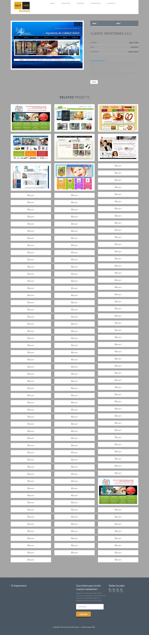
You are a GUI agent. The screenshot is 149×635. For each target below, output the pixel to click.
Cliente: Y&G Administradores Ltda (31, 175)
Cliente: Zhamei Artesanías (74, 146)
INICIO (52, 3)
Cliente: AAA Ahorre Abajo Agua (118, 490)
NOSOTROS (66, 3)
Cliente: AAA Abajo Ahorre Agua (31, 116)
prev (94, 23)
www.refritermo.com (97, 61)
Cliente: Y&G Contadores (118, 146)
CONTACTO (111, 3)
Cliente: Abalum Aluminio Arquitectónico (74, 116)
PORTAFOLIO (95, 3)
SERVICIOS (80, 3)
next (118, 23)
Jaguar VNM (91, 627)
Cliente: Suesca (74, 175)
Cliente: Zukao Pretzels (118, 116)
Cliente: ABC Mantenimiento (30, 146)
